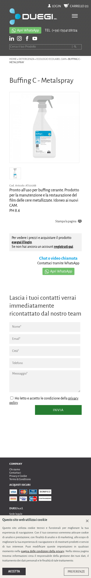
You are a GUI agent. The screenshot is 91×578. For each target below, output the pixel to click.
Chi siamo (14, 469)
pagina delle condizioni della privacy (42, 551)
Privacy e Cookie (18, 476)
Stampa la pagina (65, 221)
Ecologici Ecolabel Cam (51, 59)
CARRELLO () (79, 6)
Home (13, 59)
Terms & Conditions (20, 479)
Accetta (14, 571)
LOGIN (56, 6)
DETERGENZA (26, 59)
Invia (58, 410)
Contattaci (15, 472)
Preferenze (76, 571)
